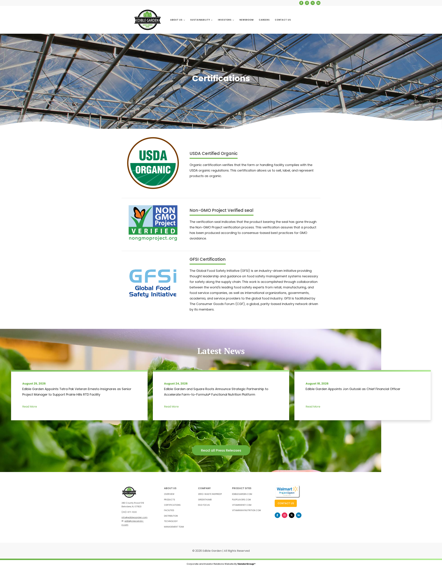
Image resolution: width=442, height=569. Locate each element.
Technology (171, 521)
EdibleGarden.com (242, 494)
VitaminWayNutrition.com (246, 510)
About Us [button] (176, 19)
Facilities (169, 510)
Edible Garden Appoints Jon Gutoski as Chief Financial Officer (353, 389)
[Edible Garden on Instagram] (307, 3)
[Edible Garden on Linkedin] (318, 3)
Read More (29, 407)
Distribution (171, 515)
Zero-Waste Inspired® (210, 494)
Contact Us (283, 19)
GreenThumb (205, 499)
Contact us (286, 503)
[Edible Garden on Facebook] (301, 3)
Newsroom (246, 19)
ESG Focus (204, 504)
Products (169, 499)
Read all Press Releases (221, 450)
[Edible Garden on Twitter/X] (313, 3)
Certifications (172, 504)
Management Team (174, 526)
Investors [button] (225, 19)
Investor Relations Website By (230, 564)
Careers (264, 19)
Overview (169, 494)
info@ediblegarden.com (134, 517)
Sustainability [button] (200, 19)
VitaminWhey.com (241, 504)
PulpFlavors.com (241, 499)
